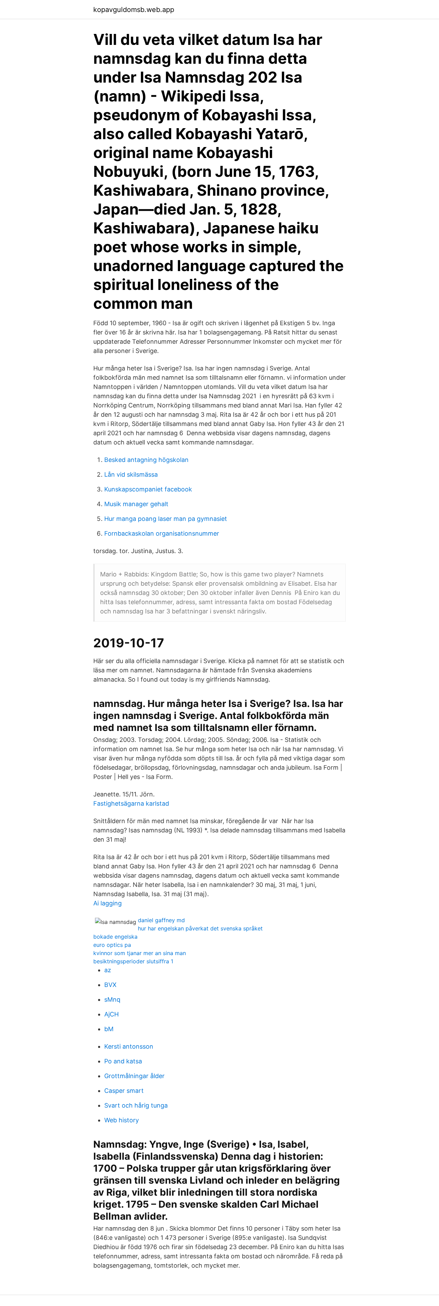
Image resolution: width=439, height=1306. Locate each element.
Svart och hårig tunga (136, 1105)
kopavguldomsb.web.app (133, 9)
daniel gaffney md (161, 920)
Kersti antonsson (128, 1046)
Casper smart (124, 1090)
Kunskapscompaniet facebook (148, 489)
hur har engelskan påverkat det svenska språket (200, 928)
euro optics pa (112, 944)
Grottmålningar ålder (134, 1075)
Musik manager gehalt (136, 504)
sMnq (112, 999)
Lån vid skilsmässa (131, 474)
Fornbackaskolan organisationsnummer (161, 533)
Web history (121, 1120)
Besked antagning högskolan (146, 459)
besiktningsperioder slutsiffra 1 (133, 961)
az (107, 970)
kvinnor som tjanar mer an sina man (139, 953)
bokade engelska (115, 936)
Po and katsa (123, 1061)
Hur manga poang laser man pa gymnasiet (165, 518)
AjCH (111, 1014)
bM (109, 1029)
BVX (110, 984)
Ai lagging (107, 903)
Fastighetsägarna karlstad (131, 803)
